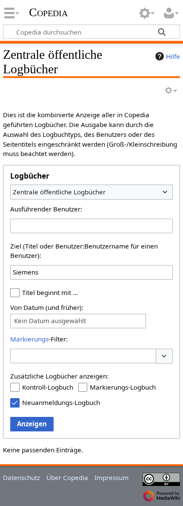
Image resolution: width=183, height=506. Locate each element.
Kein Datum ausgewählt (50, 321)
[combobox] (91, 192)
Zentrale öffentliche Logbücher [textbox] (59, 192)
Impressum (111, 477)
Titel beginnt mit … (50, 292)
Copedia (48, 12)
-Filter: (39, 339)
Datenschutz (21, 477)
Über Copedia (67, 477)
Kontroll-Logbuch (47, 387)
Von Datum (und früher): (46, 307)
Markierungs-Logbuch (123, 387)
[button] (164, 356)
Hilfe (173, 56)
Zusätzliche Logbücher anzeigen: (59, 376)
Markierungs (29, 339)
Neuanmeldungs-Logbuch (61, 402)
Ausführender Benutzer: (46, 209)
